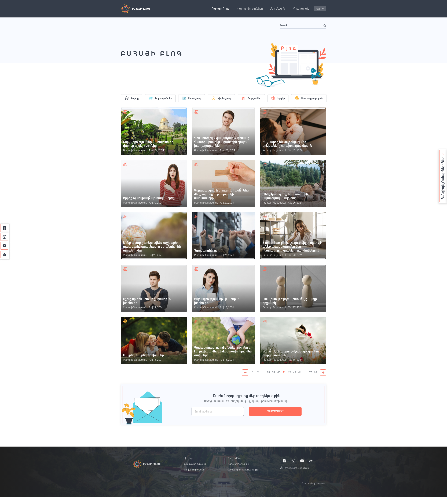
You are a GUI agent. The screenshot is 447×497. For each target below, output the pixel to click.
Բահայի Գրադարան (238, 464)
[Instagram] (4, 237)
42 (289, 372)
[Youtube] (4, 246)
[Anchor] (4, 255)
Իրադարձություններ (249, 8)
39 (273, 372)
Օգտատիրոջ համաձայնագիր (243, 470)
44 (299, 372)
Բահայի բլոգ (220, 8)
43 (294, 372)
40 (278, 372)
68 (315, 372)
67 (310, 372)
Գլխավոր (188, 458)
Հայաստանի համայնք (194, 464)
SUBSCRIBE (275, 411)
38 (268, 372)
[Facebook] (4, 228)
